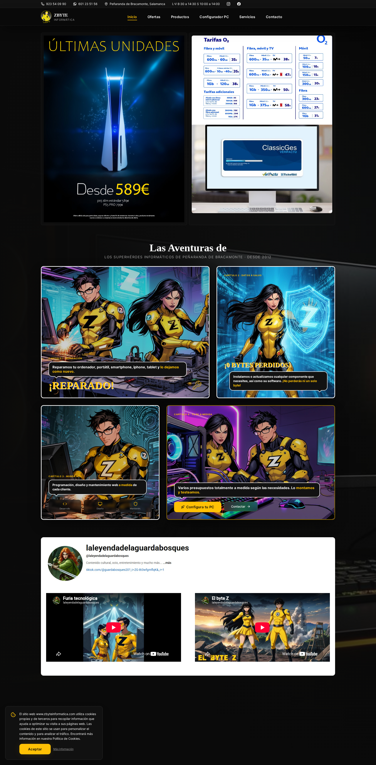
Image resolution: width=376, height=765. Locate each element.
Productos (180, 17)
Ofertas (154, 17)
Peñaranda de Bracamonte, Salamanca (137, 4)
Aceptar (35, 749)
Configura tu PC (200, 507)
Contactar (238, 506)
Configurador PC (214, 17)
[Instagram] (228, 4)
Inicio (132, 17)
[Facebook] (239, 4)
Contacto (274, 17)
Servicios (247, 17)
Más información (63, 749)
